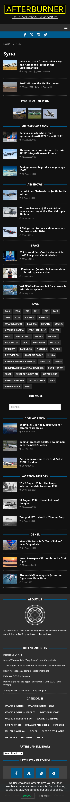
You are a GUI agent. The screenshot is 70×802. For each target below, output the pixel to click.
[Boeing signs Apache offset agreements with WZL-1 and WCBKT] (10, 137)
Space (35, 245)
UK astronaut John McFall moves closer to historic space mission (43, 271)
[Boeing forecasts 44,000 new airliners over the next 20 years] (10, 445)
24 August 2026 (29, 548)
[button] (65, 27)
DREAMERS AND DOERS (37, 725)
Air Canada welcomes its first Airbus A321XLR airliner (41, 460)
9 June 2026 (27, 276)
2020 (17, 311)
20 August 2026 (29, 489)
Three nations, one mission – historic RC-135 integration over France (42, 151)
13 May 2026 (27, 293)
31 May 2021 (27, 87)
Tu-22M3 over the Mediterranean (40, 83)
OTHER (33, 731)
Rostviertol (12, 355)
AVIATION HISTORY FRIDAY (19, 718)
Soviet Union (55, 368)
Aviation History (35, 476)
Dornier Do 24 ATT (13, 655)
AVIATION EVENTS (14, 706)
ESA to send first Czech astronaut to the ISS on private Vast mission (42, 253)
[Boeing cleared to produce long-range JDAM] (10, 171)
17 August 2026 (29, 139)
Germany (52, 336)
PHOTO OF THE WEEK (53, 731)
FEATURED (58, 725)
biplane (45, 324)
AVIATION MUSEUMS (47, 718)
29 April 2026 (28, 465)
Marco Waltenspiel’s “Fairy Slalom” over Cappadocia (41, 542)
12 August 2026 (29, 156)
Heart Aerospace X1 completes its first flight (43, 559)
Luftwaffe (39, 342)
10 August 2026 (29, 174)
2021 (26, 311)
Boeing (59, 324)
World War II (12, 386)
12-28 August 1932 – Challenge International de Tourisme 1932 (38, 484)
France (39, 336)
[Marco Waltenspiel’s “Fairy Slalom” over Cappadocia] (10, 545)
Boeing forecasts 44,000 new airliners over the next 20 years (43, 443)
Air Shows (35, 184)
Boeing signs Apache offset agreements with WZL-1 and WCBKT (41, 134)
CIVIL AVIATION (13, 725)
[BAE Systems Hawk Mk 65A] (34, 113)
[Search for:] (35, 407)
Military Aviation (35, 126)
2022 (36, 311)
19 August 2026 (29, 565)
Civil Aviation (35, 418)
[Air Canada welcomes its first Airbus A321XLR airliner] (10, 463)
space (8, 374)
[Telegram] (45, 34)
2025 (7, 317)
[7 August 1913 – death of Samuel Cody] (10, 521)
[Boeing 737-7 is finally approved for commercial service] (10, 428)
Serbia (58, 361)
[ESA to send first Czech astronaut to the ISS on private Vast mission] (10, 256)
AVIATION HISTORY (49, 712)
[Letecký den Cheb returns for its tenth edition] (10, 195)
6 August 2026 (28, 520)
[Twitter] (32, 34)
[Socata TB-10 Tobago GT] (19, 113)
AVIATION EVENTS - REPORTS (20, 712)
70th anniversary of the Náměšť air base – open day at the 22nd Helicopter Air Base (43, 211)
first (8, 336)
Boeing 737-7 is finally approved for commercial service (41, 426)
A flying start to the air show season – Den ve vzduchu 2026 (43, 229)
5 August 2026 (28, 431)
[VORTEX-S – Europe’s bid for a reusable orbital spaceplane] (10, 290)
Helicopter (11, 342)
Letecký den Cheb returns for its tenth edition (43, 192)
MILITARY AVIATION (15, 731)
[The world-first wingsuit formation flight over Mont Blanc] (10, 579)
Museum (54, 342)
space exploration (27, 374)
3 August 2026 (28, 198)
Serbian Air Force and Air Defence (24, 368)
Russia (51, 355)
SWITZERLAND (49, 374)
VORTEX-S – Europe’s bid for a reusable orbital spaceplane (43, 288)
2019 (7, 311)
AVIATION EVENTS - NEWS (41, 706)
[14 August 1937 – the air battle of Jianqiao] (10, 504)
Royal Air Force (34, 355)
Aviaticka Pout (13, 324)
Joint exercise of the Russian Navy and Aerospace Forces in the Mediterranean (41, 64)
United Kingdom (14, 380)
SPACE (40, 737)
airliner (29, 317)
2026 (17, 317)
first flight (23, 336)
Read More (44, 795)
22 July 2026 (27, 448)
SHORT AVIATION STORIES (18, 737)
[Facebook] (25, 34)
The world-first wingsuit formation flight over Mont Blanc (41, 577)
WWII (27, 386)
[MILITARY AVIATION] (10, 65)
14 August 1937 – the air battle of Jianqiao (39, 501)
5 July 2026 (27, 582)
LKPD (25, 342)
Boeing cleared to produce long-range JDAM (42, 168)
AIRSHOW (43, 317)
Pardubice (26, 349)
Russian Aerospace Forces (20, 361)
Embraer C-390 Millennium (16, 676)
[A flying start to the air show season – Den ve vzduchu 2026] (10, 232)
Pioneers (42, 349)
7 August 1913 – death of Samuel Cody (42, 517)
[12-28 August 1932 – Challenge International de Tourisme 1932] (10, 487)
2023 (45, 311)
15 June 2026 (27, 259)
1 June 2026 (27, 235)
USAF (52, 380)
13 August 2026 (29, 506)
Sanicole (45, 361)
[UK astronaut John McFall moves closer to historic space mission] (10, 273)
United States (37, 380)
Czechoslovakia (14, 330)
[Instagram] (38, 34)
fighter (54, 330)
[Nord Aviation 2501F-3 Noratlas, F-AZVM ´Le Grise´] (50, 113)
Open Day (10, 349)
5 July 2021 (27, 71)
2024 (55, 311)
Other (35, 534)
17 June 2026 (27, 218)
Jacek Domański (43, 71)
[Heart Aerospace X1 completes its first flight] (10, 562)
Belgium (32, 324)
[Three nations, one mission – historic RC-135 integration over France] (10, 154)
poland (55, 349)
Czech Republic (37, 330)
